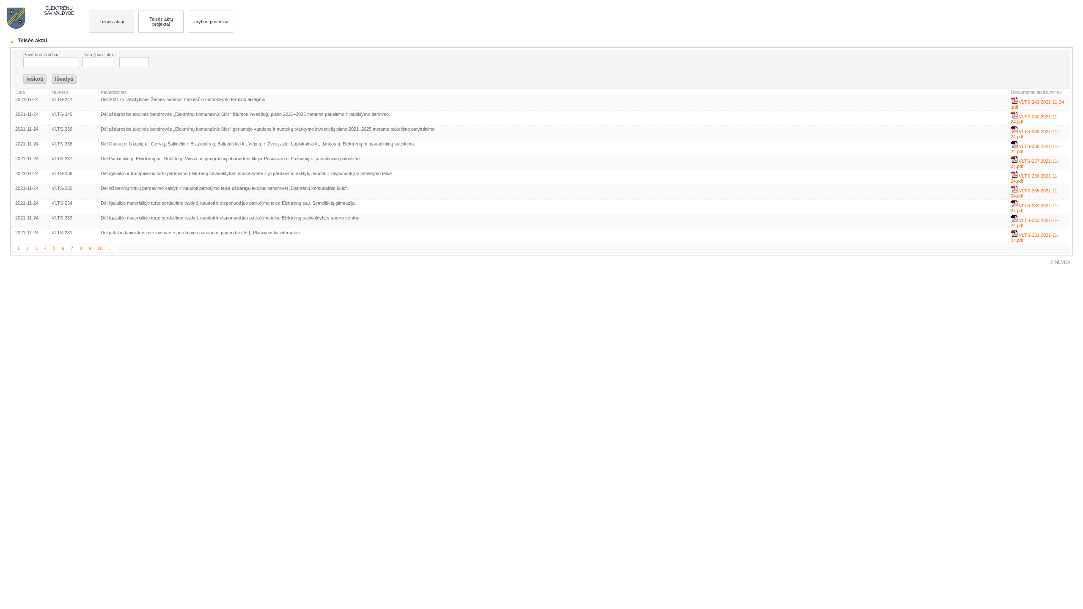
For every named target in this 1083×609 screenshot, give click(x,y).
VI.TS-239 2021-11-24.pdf (1035, 134)
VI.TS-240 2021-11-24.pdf (1035, 119)
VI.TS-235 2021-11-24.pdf (1035, 193)
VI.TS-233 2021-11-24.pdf (1035, 223)
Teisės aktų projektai (161, 21)
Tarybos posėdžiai (210, 21)
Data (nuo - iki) (97, 54)
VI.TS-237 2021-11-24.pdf (1035, 164)
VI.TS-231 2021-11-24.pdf (1035, 238)
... (111, 248)
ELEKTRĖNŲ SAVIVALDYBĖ (59, 10)
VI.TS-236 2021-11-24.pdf (1035, 178)
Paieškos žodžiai (40, 54)
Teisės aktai (111, 21)
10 (99, 248)
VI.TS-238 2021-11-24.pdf (1035, 149)
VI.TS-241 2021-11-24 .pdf (1037, 104)
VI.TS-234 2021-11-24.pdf (1035, 208)
